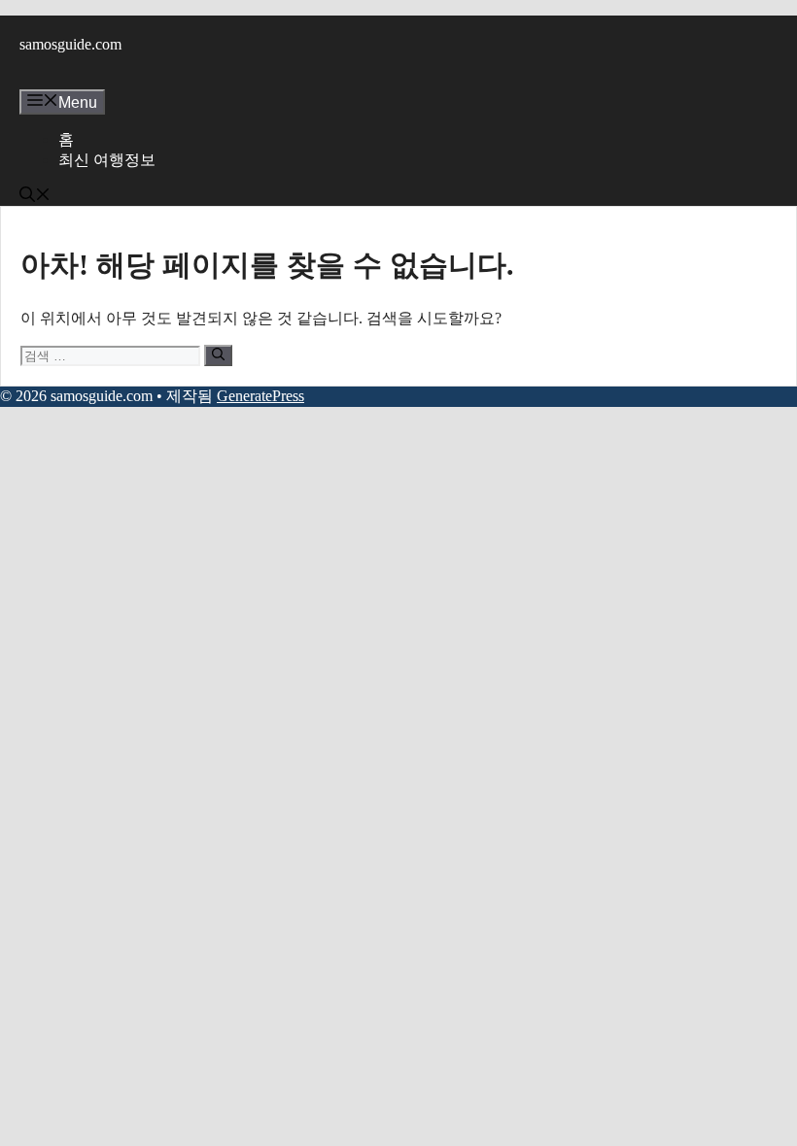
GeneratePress (260, 396)
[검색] (218, 355)
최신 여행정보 (107, 160)
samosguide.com (70, 44)
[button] (35, 196)
